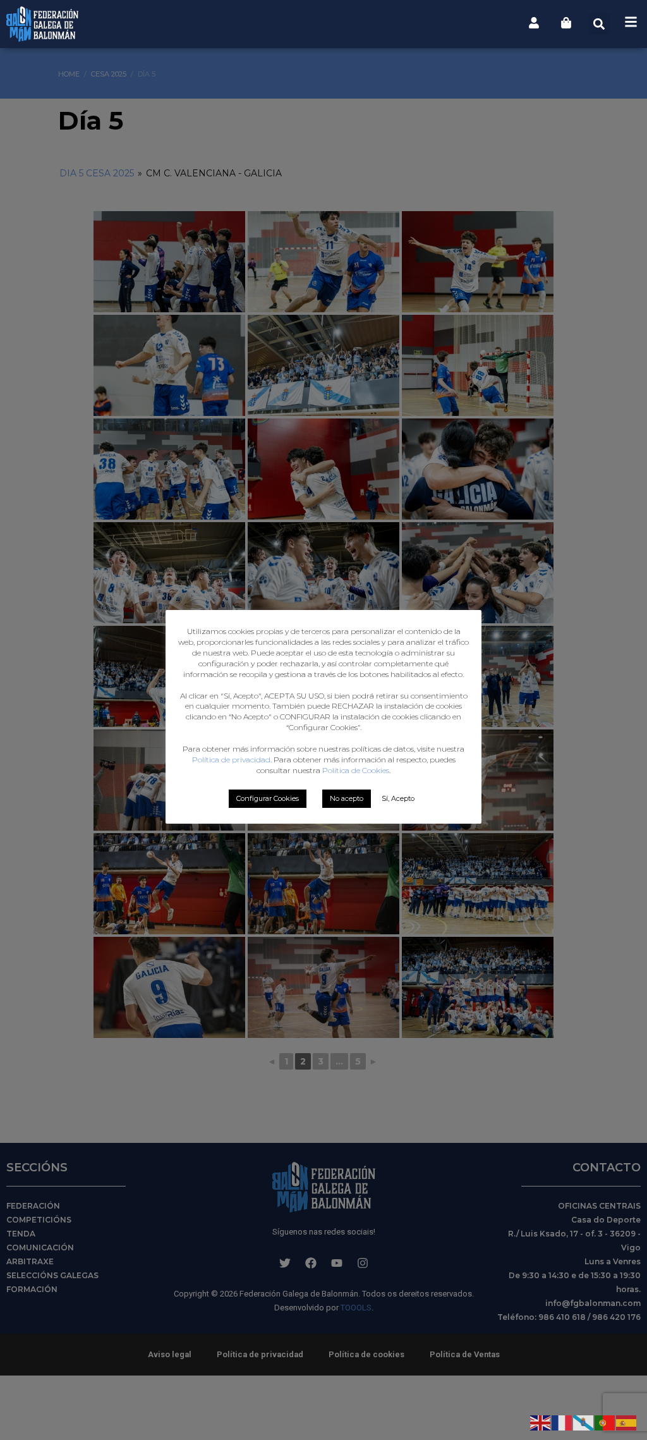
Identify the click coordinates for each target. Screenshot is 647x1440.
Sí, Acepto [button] (398, 798)
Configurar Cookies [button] (267, 798)
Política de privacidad (231, 759)
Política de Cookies (355, 770)
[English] (541, 1422)
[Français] (562, 1422)
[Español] (627, 1422)
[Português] (605, 1422)
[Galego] (584, 1422)
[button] (599, 23)
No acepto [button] (346, 798)
